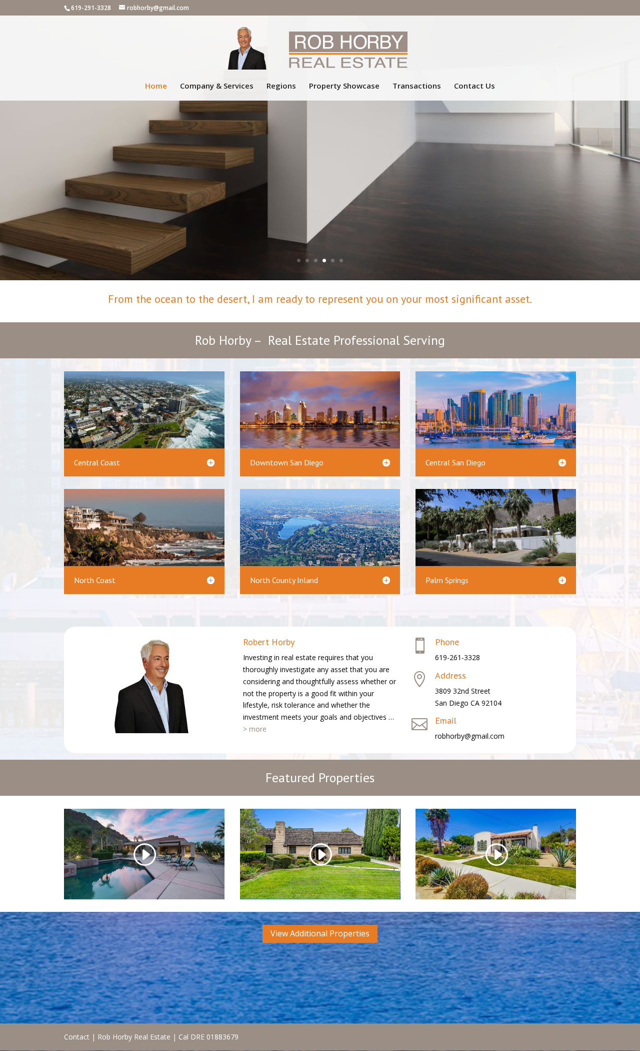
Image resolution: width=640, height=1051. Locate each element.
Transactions (416, 86)
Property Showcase (344, 86)
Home (156, 86)
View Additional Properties (320, 933)
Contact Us (474, 86)
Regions (281, 86)
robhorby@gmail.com (469, 736)
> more (254, 729)
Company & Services (217, 86)
